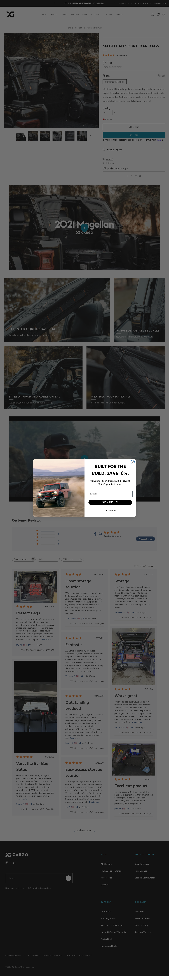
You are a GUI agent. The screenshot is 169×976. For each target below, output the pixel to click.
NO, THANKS (110, 510)
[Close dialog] (133, 462)
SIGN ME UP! (110, 502)
